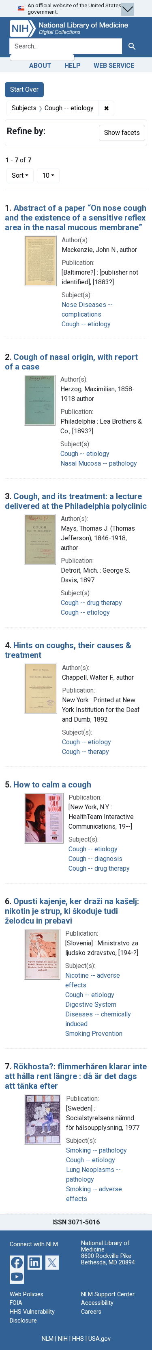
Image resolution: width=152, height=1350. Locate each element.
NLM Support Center (108, 1294)
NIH (63, 1338)
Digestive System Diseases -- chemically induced (98, 1014)
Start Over (24, 89)
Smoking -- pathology (96, 1150)
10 (51, 175)
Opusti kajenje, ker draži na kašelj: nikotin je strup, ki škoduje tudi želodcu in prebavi (72, 911)
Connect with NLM (34, 1244)
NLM (48, 1338)
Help (72, 65)
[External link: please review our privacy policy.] (17, 1262)
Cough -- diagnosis (95, 859)
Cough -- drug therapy (91, 603)
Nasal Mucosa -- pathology (98, 463)
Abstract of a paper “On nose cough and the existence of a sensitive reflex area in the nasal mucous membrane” (75, 217)
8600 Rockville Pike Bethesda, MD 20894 (108, 1259)
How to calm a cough (52, 784)
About (40, 65)
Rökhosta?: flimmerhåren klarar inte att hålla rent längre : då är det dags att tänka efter (76, 1076)
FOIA (16, 1303)
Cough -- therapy (85, 752)
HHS (78, 1338)
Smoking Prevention (93, 1033)
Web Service (114, 65)
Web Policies (26, 1294)
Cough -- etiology (86, 324)
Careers (91, 1311)
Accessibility (97, 1303)
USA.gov (99, 1338)
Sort (18, 175)
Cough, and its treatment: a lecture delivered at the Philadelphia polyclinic (76, 501)
